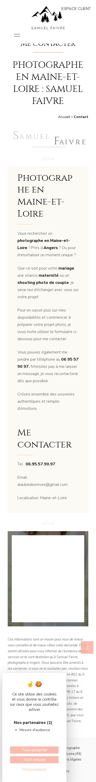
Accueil (64, 116)
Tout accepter (34, 750)
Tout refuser (34, 760)
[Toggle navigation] (17, 35)
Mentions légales (68, 759)
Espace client (76, 9)
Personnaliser (34, 769)
